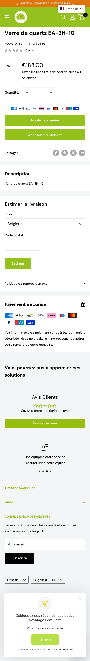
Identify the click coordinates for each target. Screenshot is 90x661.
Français (12, 580)
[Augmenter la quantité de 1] (51, 92)
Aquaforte (13, 44)
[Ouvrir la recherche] (63, 17)
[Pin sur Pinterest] (64, 153)
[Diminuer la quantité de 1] (27, 92)
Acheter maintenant (45, 135)
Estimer (18, 263)
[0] (81, 17)
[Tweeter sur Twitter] (73, 153)
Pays (8, 214)
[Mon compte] (72, 17)
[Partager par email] (82, 153)
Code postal (14, 235)
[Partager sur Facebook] (56, 153)
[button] (71, 9)
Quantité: (12, 92)
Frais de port (53, 72)
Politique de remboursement (26, 283)
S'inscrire (19, 558)
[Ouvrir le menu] (7, 17)
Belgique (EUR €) (44, 580)
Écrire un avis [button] (45, 423)
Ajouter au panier (45, 120)
